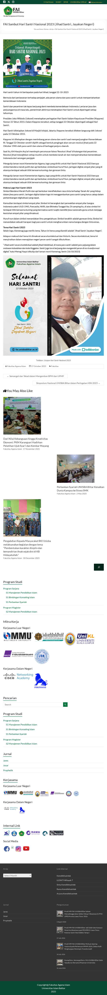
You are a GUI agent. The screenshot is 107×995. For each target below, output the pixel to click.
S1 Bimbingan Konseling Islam (20, 597)
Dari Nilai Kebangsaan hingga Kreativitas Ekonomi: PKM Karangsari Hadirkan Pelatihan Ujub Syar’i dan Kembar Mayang (26, 442)
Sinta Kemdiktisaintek (66, 884)
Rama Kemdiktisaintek (66, 889)
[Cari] (99, 567)
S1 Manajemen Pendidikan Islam (21, 592)
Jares (5, 760)
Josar (5, 765)
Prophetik (8, 770)
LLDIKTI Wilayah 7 (65, 880)
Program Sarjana (11, 588)
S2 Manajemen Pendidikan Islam (21, 611)
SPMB (66, 2)
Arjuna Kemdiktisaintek (67, 893)
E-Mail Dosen (49, 2)
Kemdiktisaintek (64, 876)
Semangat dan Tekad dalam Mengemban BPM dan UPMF (35, 376)
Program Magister (12, 607)
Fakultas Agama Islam (16, 366)
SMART (58, 2)
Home (46, 29)
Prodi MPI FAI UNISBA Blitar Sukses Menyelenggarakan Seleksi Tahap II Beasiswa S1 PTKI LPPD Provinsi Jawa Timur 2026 (83, 913)
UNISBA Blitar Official (78, 2)
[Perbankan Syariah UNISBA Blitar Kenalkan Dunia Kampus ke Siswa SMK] (75, 456)
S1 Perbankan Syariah (16, 602)
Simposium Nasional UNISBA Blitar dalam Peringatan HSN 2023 (68, 383)
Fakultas (55, 366)
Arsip (52, 29)
